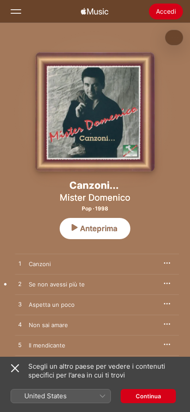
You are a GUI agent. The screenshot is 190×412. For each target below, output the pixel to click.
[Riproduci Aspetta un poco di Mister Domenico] (20, 305)
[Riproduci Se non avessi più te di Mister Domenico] (20, 284)
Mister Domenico (95, 197)
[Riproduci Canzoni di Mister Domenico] (20, 264)
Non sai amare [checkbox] (48, 324)
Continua (148, 396)
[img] (94, 11)
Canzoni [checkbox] (40, 263)
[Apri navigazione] (16, 11)
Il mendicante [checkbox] (47, 345)
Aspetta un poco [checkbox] (52, 304)
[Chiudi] (15, 368)
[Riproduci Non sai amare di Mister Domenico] (20, 325)
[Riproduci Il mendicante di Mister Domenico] (20, 345)
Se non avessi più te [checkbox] (57, 284)
